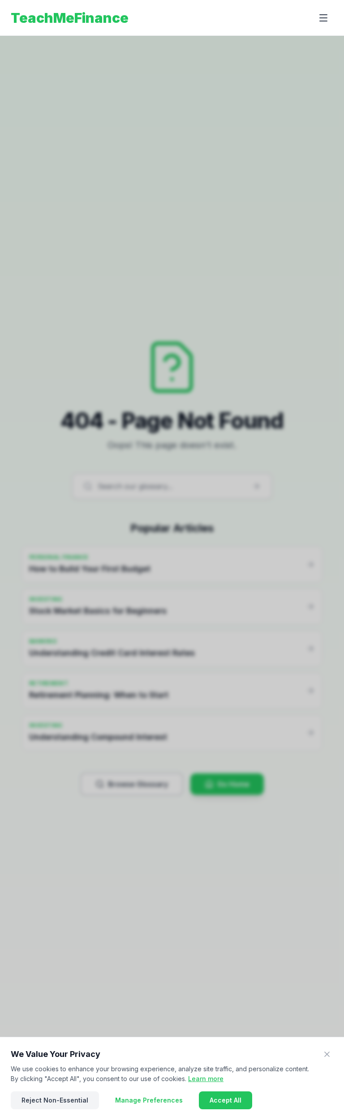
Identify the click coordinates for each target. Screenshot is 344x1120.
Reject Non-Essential (55, 1100)
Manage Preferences (149, 1100)
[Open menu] (323, 18)
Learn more (206, 1078)
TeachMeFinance (70, 18)
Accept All (225, 1100)
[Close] (327, 1054)
